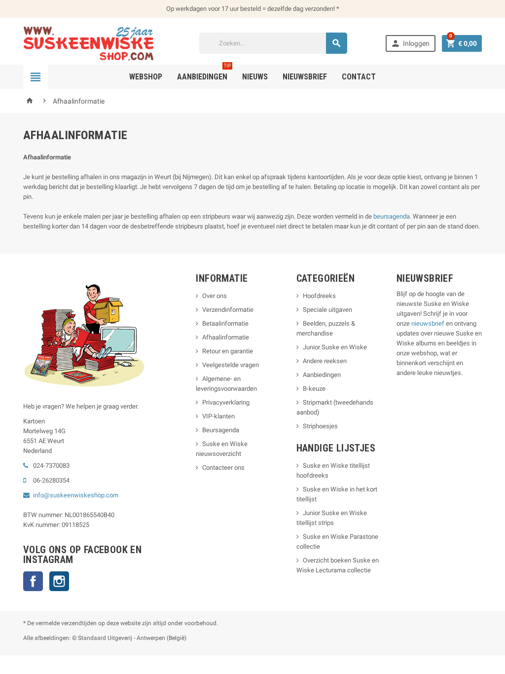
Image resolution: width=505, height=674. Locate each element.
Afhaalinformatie (225, 337)
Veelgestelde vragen (230, 365)
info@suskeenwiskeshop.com (75, 495)
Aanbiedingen (322, 374)
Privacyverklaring (226, 402)
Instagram (59, 581)
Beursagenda (220, 430)
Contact (359, 76)
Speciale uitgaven (327, 309)
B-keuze (314, 388)
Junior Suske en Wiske (335, 347)
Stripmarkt (317, 402)
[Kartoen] (92, 42)
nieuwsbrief (427, 323)
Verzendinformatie (227, 309)
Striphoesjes (320, 426)
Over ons (214, 296)
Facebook (33, 581)
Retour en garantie (227, 351)
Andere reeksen (325, 361)
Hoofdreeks (319, 296)
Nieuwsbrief (305, 76)
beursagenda (391, 216)
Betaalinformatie (225, 323)
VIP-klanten (218, 416)
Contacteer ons (223, 467)
